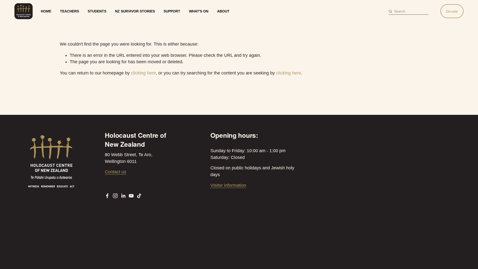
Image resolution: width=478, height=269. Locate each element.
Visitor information (228, 185)
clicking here (143, 72)
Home (46, 11)
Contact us (115, 171)
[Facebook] (107, 195)
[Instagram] (115, 195)
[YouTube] (131, 195)
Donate (452, 11)
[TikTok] (139, 195)
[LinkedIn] (123, 195)
